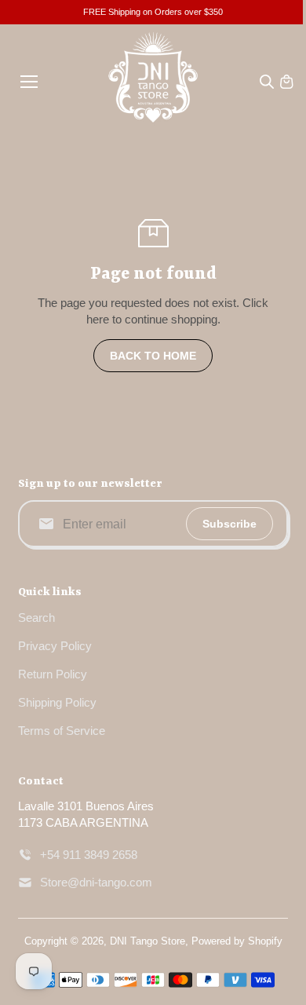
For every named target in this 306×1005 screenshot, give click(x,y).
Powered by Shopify (236, 941)
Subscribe (229, 523)
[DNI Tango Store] (153, 81)
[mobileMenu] (29, 81)
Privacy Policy (55, 645)
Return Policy (52, 674)
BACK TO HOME (153, 355)
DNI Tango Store (147, 941)
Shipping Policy (57, 702)
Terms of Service (61, 730)
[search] (267, 82)
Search (36, 617)
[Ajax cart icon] (286, 82)
